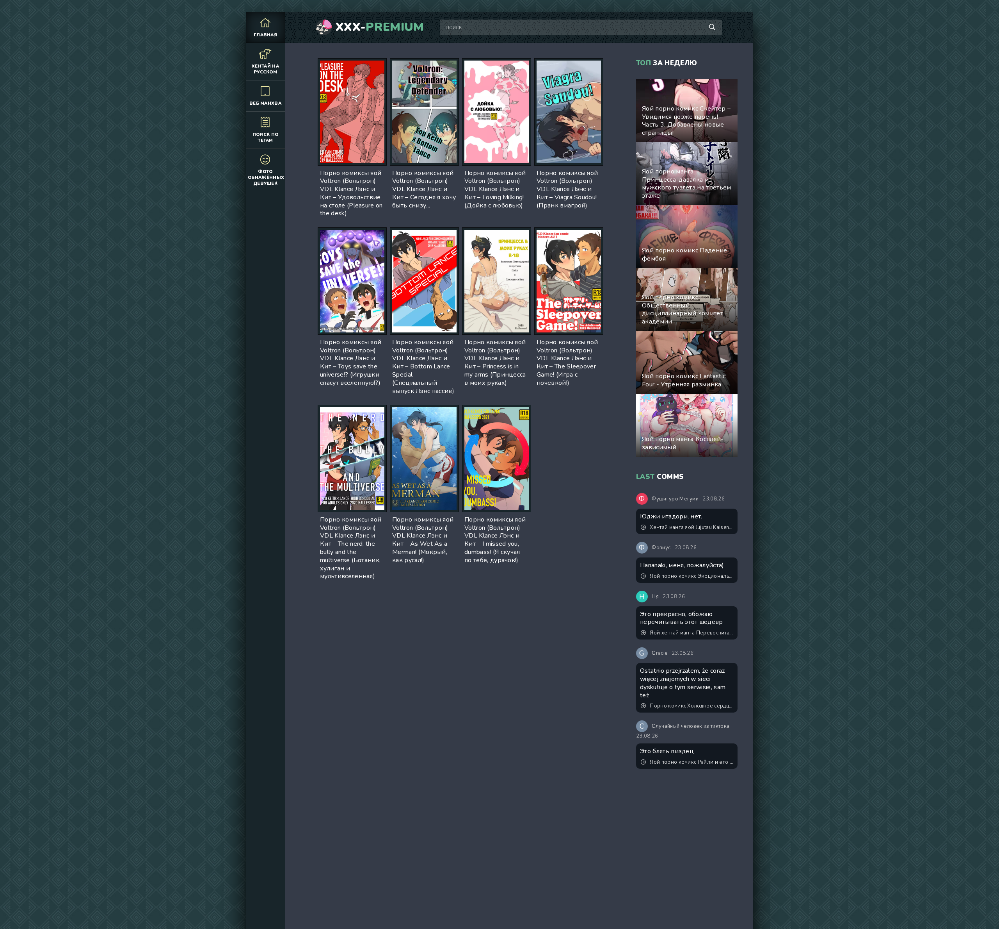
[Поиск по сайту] (712, 27)
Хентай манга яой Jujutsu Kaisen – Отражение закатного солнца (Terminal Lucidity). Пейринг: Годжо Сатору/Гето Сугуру (692, 527)
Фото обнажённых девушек (266, 177)
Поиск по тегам (265, 137)
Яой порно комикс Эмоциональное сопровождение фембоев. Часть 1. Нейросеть (692, 576)
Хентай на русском (265, 69)
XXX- (380, 27)
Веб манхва (265, 103)
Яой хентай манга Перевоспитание (692, 633)
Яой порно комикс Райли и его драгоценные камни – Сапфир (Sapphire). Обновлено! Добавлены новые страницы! (692, 762)
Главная (265, 35)
